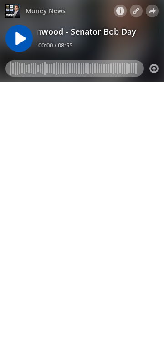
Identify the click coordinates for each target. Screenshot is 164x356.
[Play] (19, 38)
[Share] (152, 11)
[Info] (120, 11)
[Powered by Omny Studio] (154, 68)
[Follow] (136, 11)
